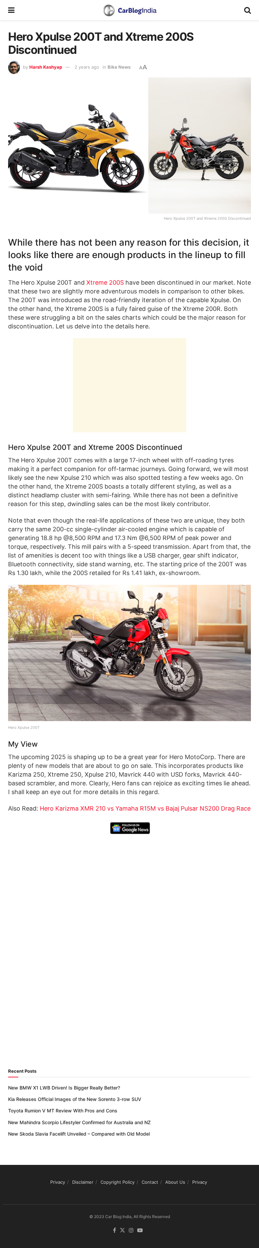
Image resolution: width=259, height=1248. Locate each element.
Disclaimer (82, 1182)
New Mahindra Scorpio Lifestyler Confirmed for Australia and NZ (79, 1122)
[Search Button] (247, 10)
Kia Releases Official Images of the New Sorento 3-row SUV (74, 1099)
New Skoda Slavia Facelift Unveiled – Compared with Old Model (79, 1134)
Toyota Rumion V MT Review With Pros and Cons (62, 1110)
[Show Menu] (11, 10)
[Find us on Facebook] (114, 1230)
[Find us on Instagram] (131, 1230)
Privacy (57, 1182)
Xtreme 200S (105, 282)
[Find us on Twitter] (122, 1230)
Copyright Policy (117, 1182)
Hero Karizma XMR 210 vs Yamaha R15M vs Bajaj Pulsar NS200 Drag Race (145, 808)
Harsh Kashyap (45, 67)
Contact (150, 1182)
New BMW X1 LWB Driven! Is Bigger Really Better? (64, 1088)
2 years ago (87, 67)
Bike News (119, 67)
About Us (175, 1182)
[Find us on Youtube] (140, 1230)
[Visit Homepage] (129, 10)
